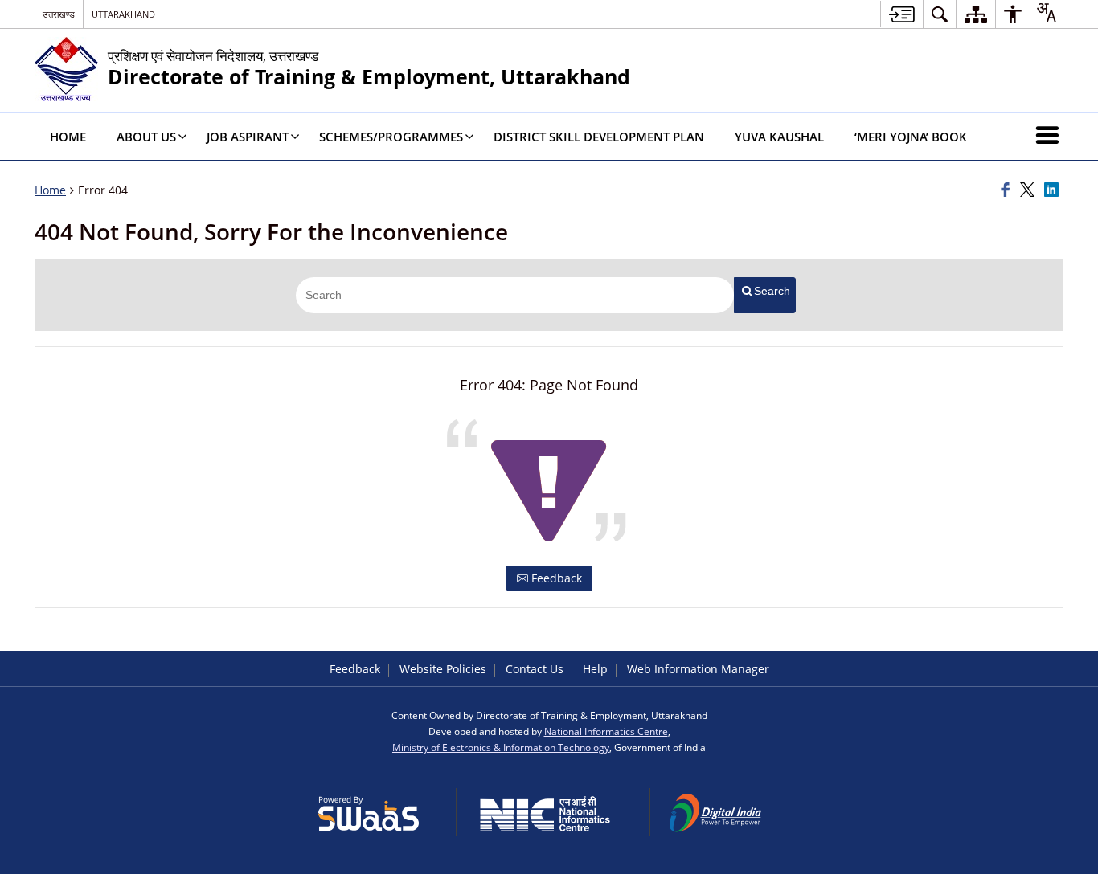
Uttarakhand (123, 14)
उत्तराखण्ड (59, 14)
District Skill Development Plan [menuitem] (599, 137)
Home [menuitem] (68, 137)
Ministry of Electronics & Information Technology (500, 747)
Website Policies (442, 668)
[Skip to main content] (901, 14)
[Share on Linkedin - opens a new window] (1053, 190)
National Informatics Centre (606, 731)
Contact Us (534, 668)
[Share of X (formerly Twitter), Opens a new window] (1029, 190)
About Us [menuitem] (146, 137)
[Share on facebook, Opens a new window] (1008, 190)
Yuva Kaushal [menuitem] (779, 137)
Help (595, 668)
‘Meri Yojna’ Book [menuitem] (910, 137)
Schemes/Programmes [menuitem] (391, 137)
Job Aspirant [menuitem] (248, 137)
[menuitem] (940, 14)
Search (772, 290)
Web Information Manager (698, 668)
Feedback (555, 578)
